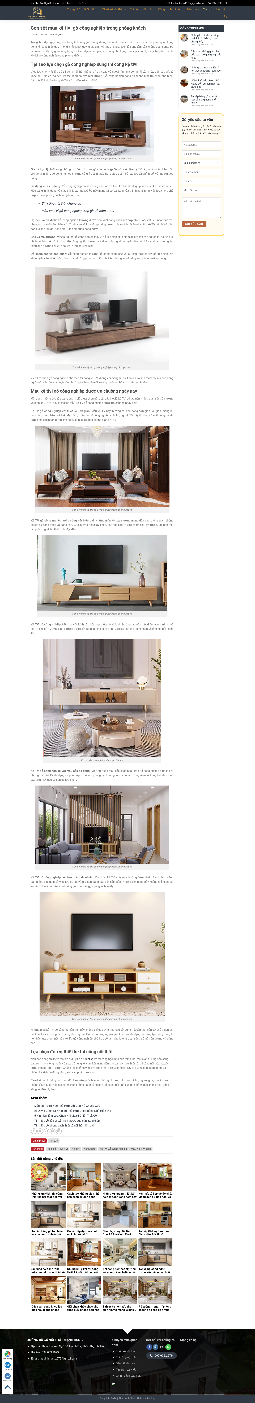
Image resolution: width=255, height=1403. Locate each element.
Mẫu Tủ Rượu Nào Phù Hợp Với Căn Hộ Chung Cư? (67, 1105)
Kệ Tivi (75, 1148)
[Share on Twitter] (40, 1131)
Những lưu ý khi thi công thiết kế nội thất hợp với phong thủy (205, 38)
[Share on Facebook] (34, 1131)
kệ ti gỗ (52, 1148)
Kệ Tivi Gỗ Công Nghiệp (113, 1148)
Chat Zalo (8, 1369)
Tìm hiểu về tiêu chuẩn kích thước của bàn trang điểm (67, 1120)
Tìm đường (7, 1359)
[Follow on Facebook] (149, 1347)
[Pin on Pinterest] (53, 1131)
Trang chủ (73, 9)
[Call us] (168, 1347)
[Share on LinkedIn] (59, 1131)
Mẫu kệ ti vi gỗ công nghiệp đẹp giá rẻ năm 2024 (78, 211)
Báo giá (192, 9)
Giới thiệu (90, 9)
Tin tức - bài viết (125, 1369)
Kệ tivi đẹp (89, 1148)
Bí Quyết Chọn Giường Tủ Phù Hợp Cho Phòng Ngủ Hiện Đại (72, 1110)
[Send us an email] (162, 1347)
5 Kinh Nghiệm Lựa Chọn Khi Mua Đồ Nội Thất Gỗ (65, 1115)
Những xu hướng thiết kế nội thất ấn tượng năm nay (206, 69)
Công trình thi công (170, 9)
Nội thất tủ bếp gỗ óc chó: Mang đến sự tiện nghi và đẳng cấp (205, 83)
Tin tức (207, 9)
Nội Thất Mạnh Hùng (143, 1398)
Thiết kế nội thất (113, 9)
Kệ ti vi (64, 1148)
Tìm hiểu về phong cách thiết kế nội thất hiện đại (64, 1125)
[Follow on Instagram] (156, 1347)
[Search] (225, 16)
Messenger (7, 1381)
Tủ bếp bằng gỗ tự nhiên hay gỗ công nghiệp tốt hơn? (204, 99)
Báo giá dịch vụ (125, 1363)
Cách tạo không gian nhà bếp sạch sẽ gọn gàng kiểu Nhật (206, 54)
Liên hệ (220, 9)
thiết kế (89, 1059)
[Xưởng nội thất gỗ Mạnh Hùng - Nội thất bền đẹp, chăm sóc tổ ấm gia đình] (45, 13)
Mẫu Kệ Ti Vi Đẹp (141, 1148)
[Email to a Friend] (46, 1131)
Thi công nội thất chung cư (61, 203)
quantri (62, 35)
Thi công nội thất (141, 9)
